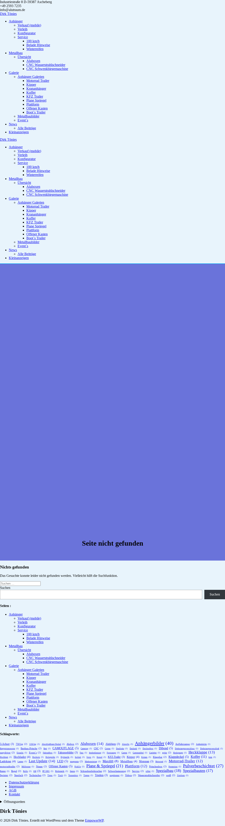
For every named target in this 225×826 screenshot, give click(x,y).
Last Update (42, 761)
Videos (130, 775)
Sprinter (6, 775)
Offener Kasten (37, 108)
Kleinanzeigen (19, 132)
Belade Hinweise (38, 45)
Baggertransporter (9, 748)
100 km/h (33, 41)
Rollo (27, 771)
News (13, 124)
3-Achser (7, 744)
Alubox (72, 744)
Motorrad (161, 761)
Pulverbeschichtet (203, 765)
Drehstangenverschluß (211, 748)
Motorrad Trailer (37, 80)
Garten (126, 753)
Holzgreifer (52, 757)
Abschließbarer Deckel (53, 744)
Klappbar (160, 757)
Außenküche (203, 744)
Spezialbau (168, 770)
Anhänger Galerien (31, 77)
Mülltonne (28, 767)
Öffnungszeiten (14, 802)
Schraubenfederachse (93, 771)
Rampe (4, 771)
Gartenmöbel (140, 753)
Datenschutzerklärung (24, 782)
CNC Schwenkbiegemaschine (47, 69)
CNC (98, 748)
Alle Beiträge (27, 128)
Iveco (91, 757)
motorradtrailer (10, 766)
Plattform (32, 104)
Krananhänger (36, 88)
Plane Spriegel (36, 100)
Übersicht (24, 57)
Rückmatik (61, 771)
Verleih (22, 29)
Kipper (31, 84)
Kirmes (146, 757)
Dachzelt (135, 748)
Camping (86, 748)
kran (212, 757)
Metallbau (16, 53)
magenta (76, 761)
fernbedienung (97, 753)
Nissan (41, 766)
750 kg (21, 744)
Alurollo (127, 744)
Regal (16, 771)
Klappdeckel (179, 756)
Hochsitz (38, 757)
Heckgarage (180, 753)
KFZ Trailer (34, 96)
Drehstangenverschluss (186, 748)
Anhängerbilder (154, 743)
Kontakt (14, 794)
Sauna (74, 771)
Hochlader (22, 756)
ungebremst (116, 775)
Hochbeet (6, 757)
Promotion (175, 767)
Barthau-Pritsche (31, 748)
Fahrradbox (49, 753)
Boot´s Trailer (35, 112)
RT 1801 (47, 771)
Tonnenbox (75, 775)
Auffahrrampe (184, 744)
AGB (12, 790)
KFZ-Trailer (116, 756)
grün (166, 752)
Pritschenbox (158, 766)
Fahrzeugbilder (68, 752)
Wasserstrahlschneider (151, 775)
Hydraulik (67, 757)
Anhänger (16, 21)
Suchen (5, 588)
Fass (83, 753)
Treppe (88, 775)
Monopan (146, 761)
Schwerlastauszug (119, 771)
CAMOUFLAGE (66, 748)
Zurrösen (182, 775)
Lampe (22, 761)
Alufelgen (112, 744)
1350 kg (34, 744)
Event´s (23, 120)
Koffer (31, 92)
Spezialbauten (198, 770)
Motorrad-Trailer (186, 761)
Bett (47, 748)
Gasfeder (154, 753)
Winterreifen (35, 49)
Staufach (20, 775)
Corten (109, 748)
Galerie (14, 73)
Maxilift (110, 761)
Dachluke (122, 748)
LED (62, 761)
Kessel (101, 757)
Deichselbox (150, 748)
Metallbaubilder (28, 116)
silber (150, 771)
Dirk (8, 14)
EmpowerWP (94, 820)
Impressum (16, 786)
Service (23, 37)
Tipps (51, 775)
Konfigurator (27, 33)
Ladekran (8, 761)
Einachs (22, 753)
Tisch (62, 775)
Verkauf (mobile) (29, 25)
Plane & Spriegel (104, 766)
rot (36, 771)
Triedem (101, 775)
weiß (170, 775)
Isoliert (80, 757)
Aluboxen (33, 61)
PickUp (79, 767)
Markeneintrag (93, 761)
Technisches (37, 775)
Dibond (166, 748)
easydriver (7, 752)
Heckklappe (202, 752)
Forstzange (113, 753)
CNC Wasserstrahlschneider (45, 65)
